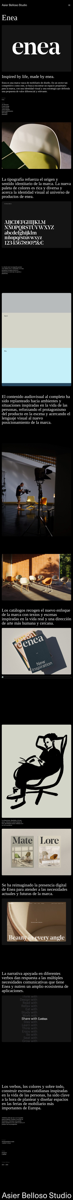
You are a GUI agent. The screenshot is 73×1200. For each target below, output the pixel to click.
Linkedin (4, 1154)
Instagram (4, 1152)
